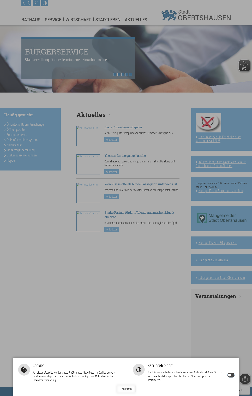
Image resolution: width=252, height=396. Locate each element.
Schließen (126, 389)
